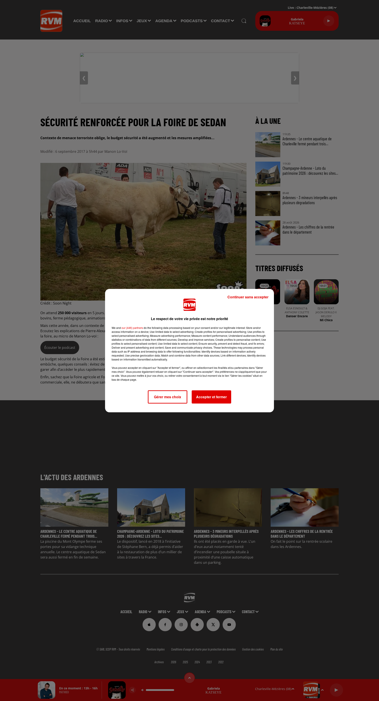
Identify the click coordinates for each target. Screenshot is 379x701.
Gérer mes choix (167, 396)
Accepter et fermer (211, 396)
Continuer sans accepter (247, 296)
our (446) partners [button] (132, 328)
